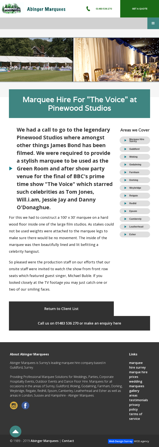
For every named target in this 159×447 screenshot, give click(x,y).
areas (133, 395)
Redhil (132, 203)
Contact (68, 441)
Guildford (134, 149)
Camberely (135, 219)
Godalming (135, 164)
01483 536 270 (104, 8)
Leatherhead (136, 226)
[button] (153, 23)
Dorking (133, 180)
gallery (134, 391)
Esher (132, 234)
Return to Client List (61, 308)
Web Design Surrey (120, 441)
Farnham (134, 172)
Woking (133, 156)
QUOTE (139, 8)
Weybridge (135, 188)
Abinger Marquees (45, 441)
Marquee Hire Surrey (136, 140)
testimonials (138, 400)
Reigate (133, 195)
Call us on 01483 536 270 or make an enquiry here (79, 323)
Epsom (133, 211)
